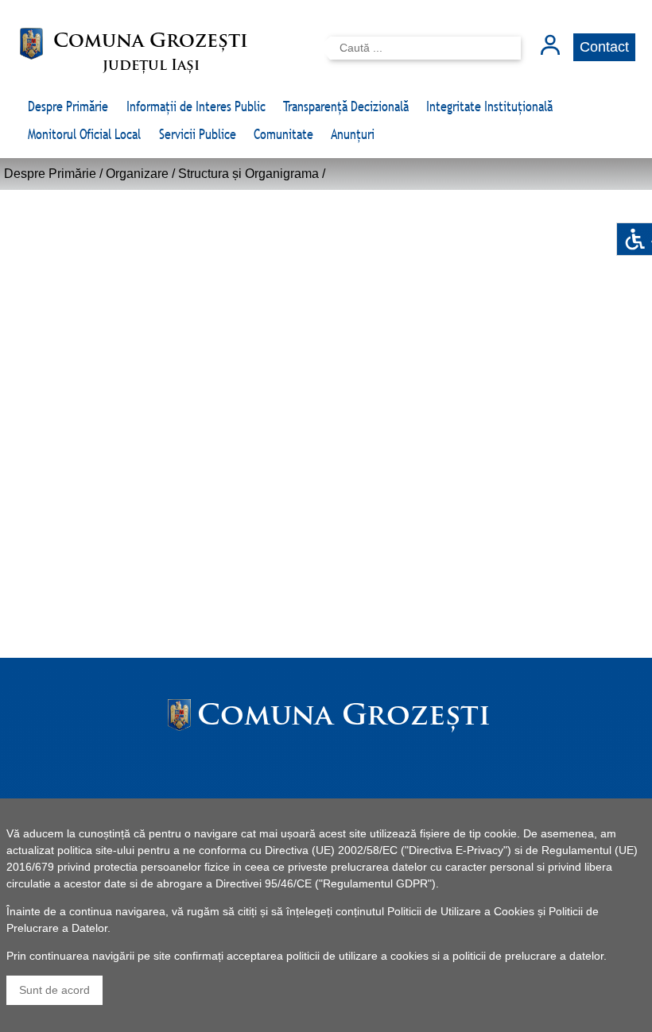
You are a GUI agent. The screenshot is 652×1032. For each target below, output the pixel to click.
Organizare (137, 173)
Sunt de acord (54, 990)
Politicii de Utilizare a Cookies (460, 911)
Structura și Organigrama (248, 173)
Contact (604, 47)
